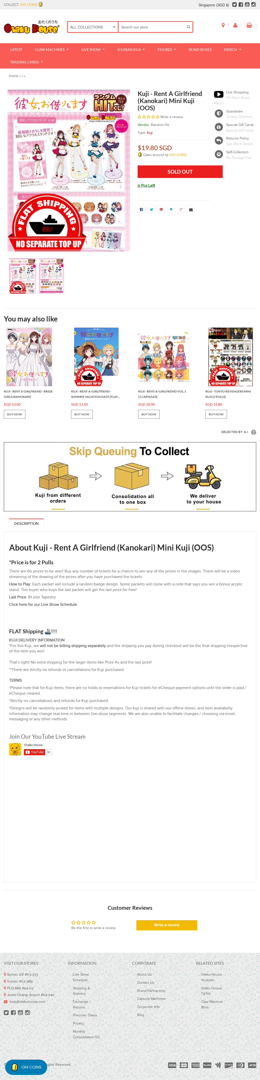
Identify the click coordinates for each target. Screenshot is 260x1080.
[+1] (181, 209)
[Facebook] (241, 5)
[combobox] (152, 27)
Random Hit (160, 125)
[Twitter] (234, 5)
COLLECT (20, 5)
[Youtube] (247, 5)
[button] (148, 117)
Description (26, 524)
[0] (141, 209)
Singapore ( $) (214, 4)
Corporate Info (148, 1007)
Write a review (167, 925)
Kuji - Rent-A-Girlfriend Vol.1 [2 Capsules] (162, 394)
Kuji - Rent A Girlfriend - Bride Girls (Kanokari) (28, 394)
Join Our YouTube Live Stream (47, 736)
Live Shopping (237, 92)
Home (13, 76)
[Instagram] (253, 5)
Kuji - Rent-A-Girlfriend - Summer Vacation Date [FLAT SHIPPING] (94, 394)
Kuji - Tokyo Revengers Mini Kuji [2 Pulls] (228, 394)
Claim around (164, 155)
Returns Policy (237, 138)
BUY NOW (14, 414)
